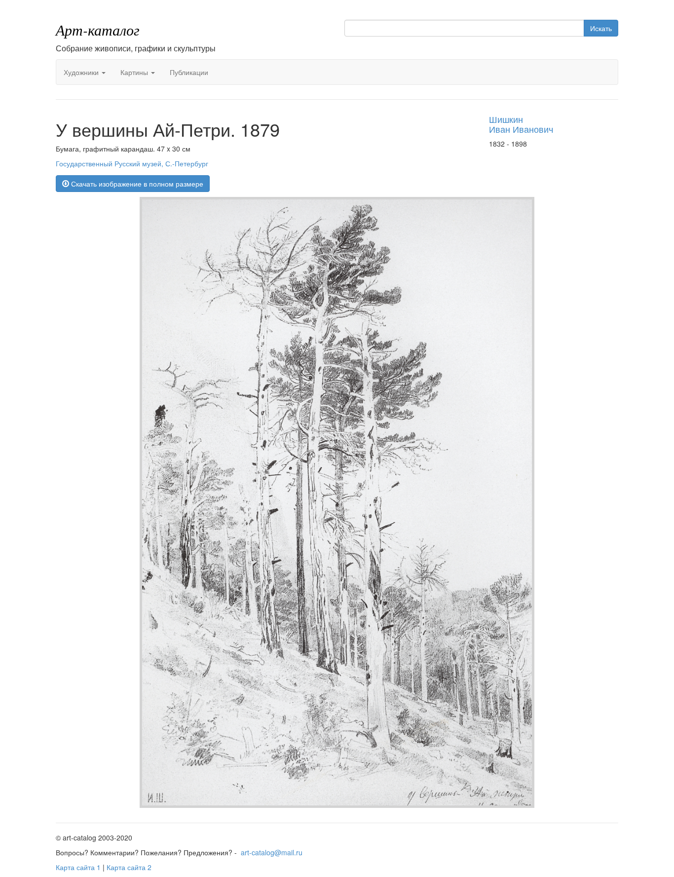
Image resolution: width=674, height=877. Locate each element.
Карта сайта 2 (129, 867)
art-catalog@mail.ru (271, 852)
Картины (135, 72)
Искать (601, 28)
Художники (82, 72)
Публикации (189, 72)
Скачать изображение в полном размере (136, 184)
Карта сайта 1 (78, 867)
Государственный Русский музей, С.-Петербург (132, 163)
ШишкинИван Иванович (521, 124)
